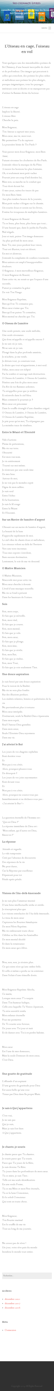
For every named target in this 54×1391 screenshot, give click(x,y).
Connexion (10, 1330)
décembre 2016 (12, 1307)
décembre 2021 (12, 1299)
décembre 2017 (12, 1303)
